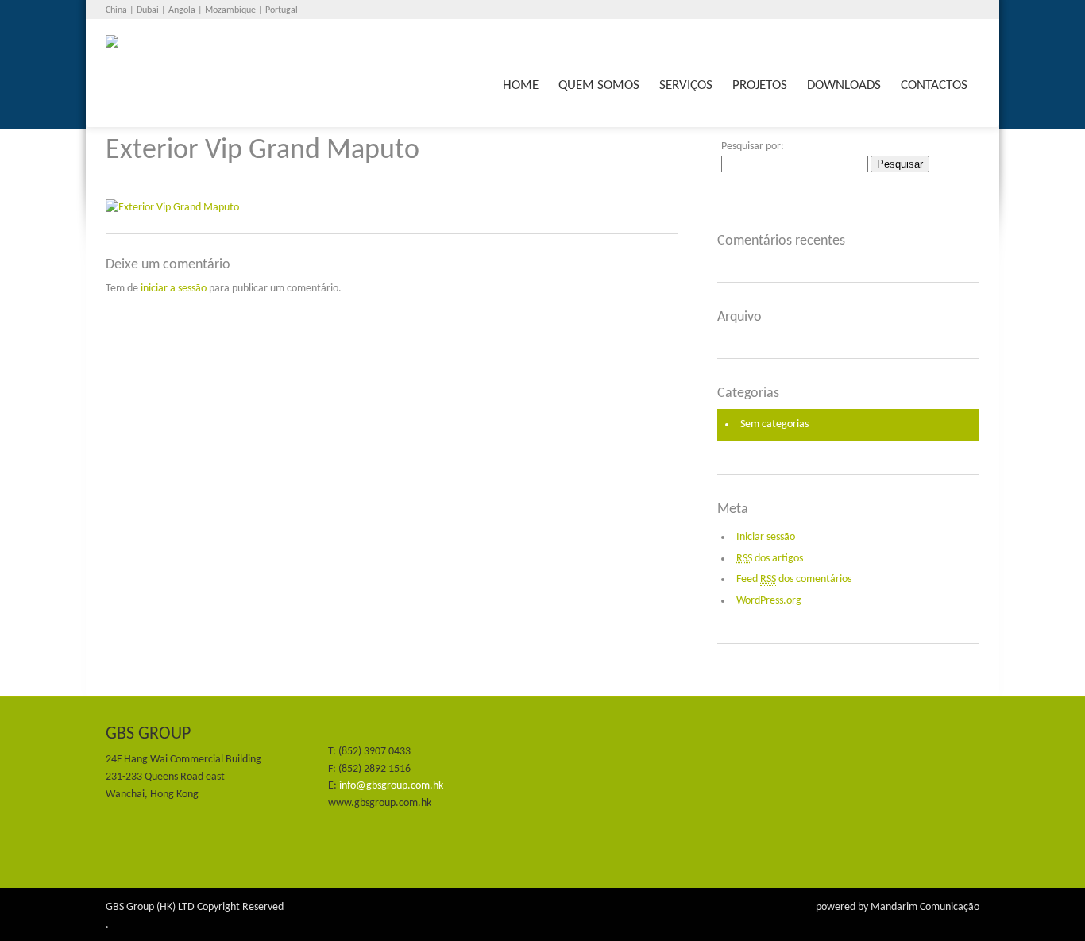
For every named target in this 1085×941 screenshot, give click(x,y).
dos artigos (769, 559)
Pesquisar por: (752, 146)
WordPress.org (768, 601)
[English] (970, 10)
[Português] (936, 10)
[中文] (953, 10)
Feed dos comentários (793, 579)
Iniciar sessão (765, 537)
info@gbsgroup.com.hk (391, 786)
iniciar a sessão (174, 289)
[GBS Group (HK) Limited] (322, 55)
